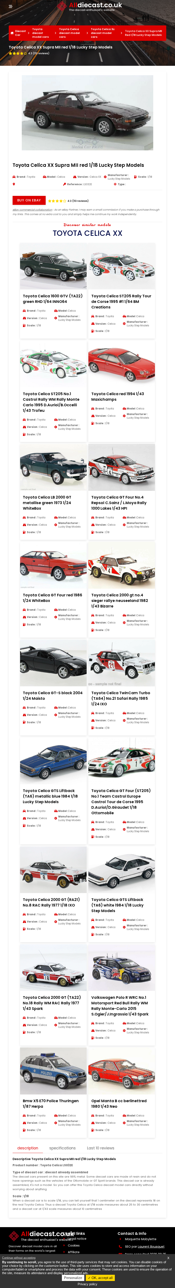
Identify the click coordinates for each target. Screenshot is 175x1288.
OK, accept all (102, 1278)
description (27, 1148)
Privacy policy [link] (87, 1284)
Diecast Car (20, 33)
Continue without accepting (18, 1257)
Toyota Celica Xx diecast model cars (103, 33)
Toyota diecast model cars (40, 33)
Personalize (73, 1278)
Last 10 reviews (100, 1148)
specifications (62, 1148)
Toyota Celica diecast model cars (69, 33)
